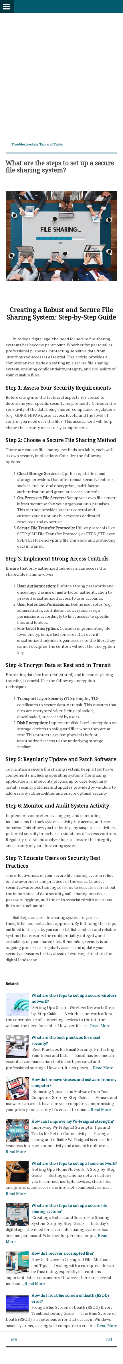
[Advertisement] (61, 74)
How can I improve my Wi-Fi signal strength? (72, 1121)
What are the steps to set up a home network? (74, 1163)
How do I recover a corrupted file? (62, 1253)
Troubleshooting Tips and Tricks (37, 144)
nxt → (111, 1339)
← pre (11, 1339)
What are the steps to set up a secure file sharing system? (60, 166)
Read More (100, 1025)
